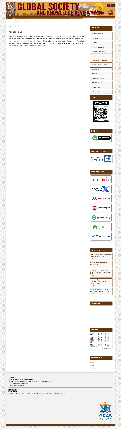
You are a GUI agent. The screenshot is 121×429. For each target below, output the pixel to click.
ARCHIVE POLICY (97, 82)
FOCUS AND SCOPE (97, 34)
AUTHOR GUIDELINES (98, 78)
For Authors (93, 365)
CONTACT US (95, 91)
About (36, 21)
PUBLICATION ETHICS (98, 47)
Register (44, 21)
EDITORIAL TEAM (97, 38)
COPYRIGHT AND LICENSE (99, 65)
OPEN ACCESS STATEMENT (99, 60)
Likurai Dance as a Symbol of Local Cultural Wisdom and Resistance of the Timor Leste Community (100, 272)
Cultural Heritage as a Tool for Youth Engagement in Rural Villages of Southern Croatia (100, 281)
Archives (27, 21)
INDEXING (94, 74)
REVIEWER (95, 42)
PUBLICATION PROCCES (99, 51)
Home (10, 21)
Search (108, 21)
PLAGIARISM (95, 69)
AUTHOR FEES (96, 87)
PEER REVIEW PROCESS (99, 56)
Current (18, 21)
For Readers (93, 362)
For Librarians (93, 368)
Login (52, 21)
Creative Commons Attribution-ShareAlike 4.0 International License (45, 393)
